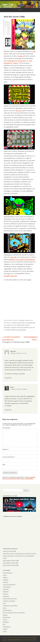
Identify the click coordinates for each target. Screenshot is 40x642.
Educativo (6, 591)
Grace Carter (6, 565)
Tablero (5, 629)
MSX (30, 61)
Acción (5, 575)
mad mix (8, 325)
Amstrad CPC (8, 63)
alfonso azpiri (17, 322)
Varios (5, 631)
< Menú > (20, 9)
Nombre (5, 449)
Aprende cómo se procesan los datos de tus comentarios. (18, 477)
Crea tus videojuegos (9, 584)
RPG (4, 624)
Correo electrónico (8, 457)
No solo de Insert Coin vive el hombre (14, 612)
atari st (24, 322)
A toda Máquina (7, 573)
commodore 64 (30, 322)
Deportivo (6, 589)
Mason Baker (7, 560)
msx (13, 325)
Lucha (4, 608)
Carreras (5, 582)
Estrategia (6, 596)
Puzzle (27, 320)
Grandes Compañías (9, 601)
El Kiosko (5, 594)
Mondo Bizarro (7, 610)
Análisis (22, 320)
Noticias (5, 615)
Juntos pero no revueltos (10, 605)
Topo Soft (18, 110)
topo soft (32, 327)
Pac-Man (20, 56)
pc (15, 325)
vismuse (5, 551)
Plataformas (6, 617)
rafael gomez (21, 325)
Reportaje (6, 622)
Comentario (6, 428)
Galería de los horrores (10, 598)
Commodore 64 (12, 61)
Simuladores (6, 626)
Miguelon (13, 351)
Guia (4, 603)
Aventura (5, 580)
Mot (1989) (13, 551)
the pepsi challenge (23, 327)
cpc (5, 325)
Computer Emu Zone (10, 276)
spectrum (14, 327)
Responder (8, 377)
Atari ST (16, 63)
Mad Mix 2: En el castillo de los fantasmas (22, 259)
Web (3, 464)
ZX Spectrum (22, 61)
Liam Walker (6, 563)
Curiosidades (7, 587)
